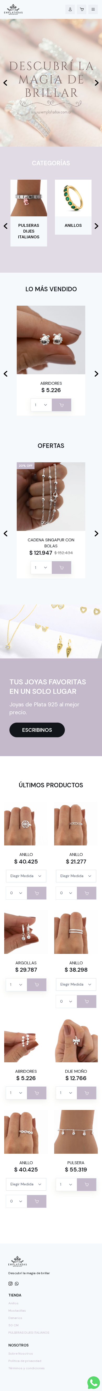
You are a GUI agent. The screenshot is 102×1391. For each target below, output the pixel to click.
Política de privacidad (24, 1361)
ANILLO (26, 854)
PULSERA (75, 1162)
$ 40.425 (26, 861)
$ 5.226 (51, 390)
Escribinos (37, 730)
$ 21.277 (76, 861)
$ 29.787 (26, 970)
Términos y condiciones (26, 1368)
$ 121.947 (40, 553)
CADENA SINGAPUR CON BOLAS (51, 542)
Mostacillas (17, 1310)
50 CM (13, 1325)
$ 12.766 (76, 1078)
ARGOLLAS (26, 963)
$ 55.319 (76, 1169)
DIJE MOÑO (76, 1071)
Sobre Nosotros (20, 1353)
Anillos (13, 1303)
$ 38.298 (76, 970)
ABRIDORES (51, 383)
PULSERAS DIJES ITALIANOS (28, 1332)
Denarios (15, 1318)
